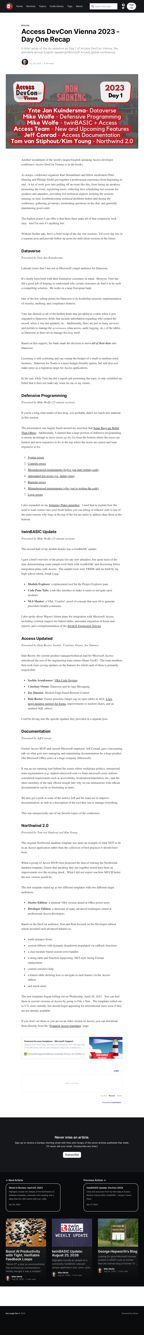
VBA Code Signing (66, 680)
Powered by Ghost (130, 1313)
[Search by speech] (113, 6)
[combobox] (103, 6)
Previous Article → (95, 1180)
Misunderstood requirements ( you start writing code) (63, 470)
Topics (42, 6)
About (79, 6)
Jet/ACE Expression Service (84, 626)
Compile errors (37, 463)
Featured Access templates (65, 1026)
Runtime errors (37, 482)
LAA (109, 699)
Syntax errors (36, 457)
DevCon (25, 25)
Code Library (57, 6)
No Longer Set (12, 1313)
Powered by (111, 1102)
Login (116, 1070)
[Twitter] (123, 7)
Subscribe (72, 1154)
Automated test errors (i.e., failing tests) (51, 476)
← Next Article (14, 1180)
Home (19, 6)
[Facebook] (123, 4)
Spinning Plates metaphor (64, 505)
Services (30, 6)
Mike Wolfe (35, 60)
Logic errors (35, 494)
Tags (69, 6)
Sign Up (131, 6)
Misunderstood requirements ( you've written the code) (63, 488)
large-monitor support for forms (47, 704)
